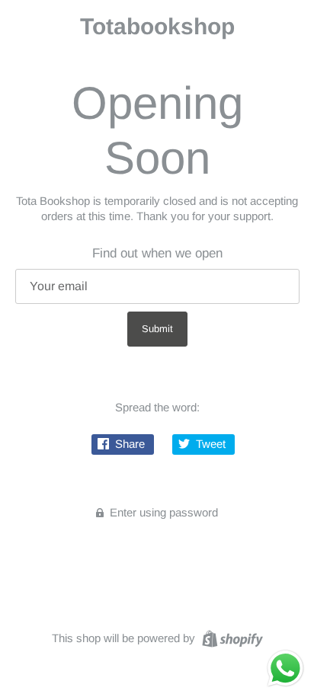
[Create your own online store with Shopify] (230, 637)
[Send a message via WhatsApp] (285, 668)
